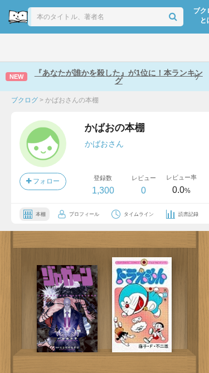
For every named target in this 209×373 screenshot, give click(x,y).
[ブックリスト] (92, 48)
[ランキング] (67, 48)
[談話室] (117, 48)
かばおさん (104, 143)
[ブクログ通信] (142, 48)
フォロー (45, 181)
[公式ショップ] (168, 48)
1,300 (103, 190)
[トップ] (17, 48)
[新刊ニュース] (41, 48)
